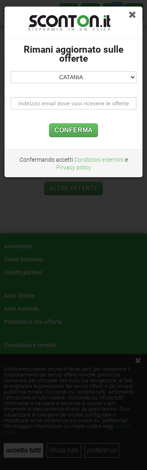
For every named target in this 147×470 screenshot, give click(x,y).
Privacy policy (73, 167)
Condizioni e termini (99, 159)
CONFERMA (73, 130)
